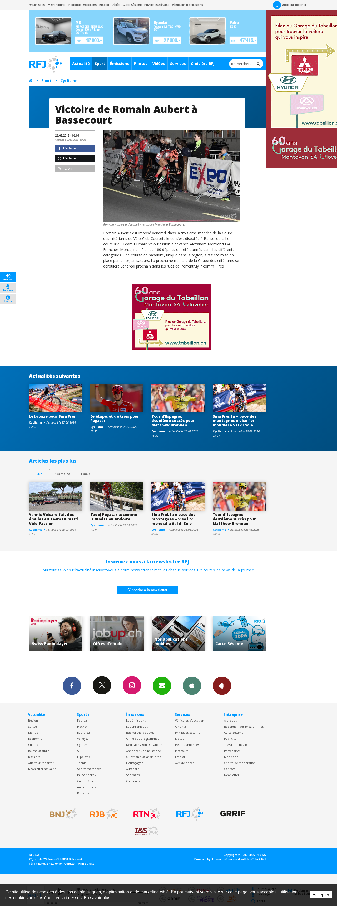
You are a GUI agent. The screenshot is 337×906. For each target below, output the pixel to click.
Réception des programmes (244, 726)
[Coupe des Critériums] (171, 176)
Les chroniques (137, 726)
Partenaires (232, 750)
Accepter (321, 895)
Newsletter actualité (42, 769)
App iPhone (192, 686)
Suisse (32, 726)
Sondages (133, 775)
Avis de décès (184, 762)
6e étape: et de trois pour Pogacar (114, 418)
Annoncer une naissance (143, 750)
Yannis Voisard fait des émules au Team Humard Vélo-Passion (53, 519)
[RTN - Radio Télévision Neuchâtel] (147, 814)
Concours (133, 781)
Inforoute (74, 4)
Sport (100, 63)
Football (82, 720)
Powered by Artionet (208, 859)
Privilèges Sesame (187, 732)
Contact (229, 769)
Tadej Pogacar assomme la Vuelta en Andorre (113, 516)
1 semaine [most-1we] (62, 474)
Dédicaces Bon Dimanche (144, 744)
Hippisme (84, 756)
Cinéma (180, 726)
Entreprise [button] (57, 4)
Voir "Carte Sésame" (209, 633)
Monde (33, 732)
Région (33, 720)
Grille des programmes (142, 738)
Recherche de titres (140, 732)
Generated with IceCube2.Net (245, 859)
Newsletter (231, 775)
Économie (35, 738)
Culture (33, 744)
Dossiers (34, 756)
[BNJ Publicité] (61, 814)
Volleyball (83, 738)
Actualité (81, 63)
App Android (222, 686)
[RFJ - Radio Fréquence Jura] (190, 814)
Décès (116, 4)
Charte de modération (240, 762)
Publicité (230, 738)
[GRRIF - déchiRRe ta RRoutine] (232, 814)
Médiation (231, 756)
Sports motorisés (89, 769)
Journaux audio (38, 750)
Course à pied (87, 781)
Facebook (72, 686)
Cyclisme (69, 80)
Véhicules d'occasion (189, 720)
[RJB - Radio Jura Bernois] (104, 814)
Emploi (104, 4)
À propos (230, 720)
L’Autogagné (134, 762)
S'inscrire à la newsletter (147, 590)
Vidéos (158, 63)
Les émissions (136, 720)
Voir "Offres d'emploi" (87, 633)
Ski (79, 750)
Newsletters (162, 686)
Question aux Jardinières (143, 756)
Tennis (81, 762)
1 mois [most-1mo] (85, 474)
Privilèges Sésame (156, 4)
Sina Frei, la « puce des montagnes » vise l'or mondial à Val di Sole (234, 421)
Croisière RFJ (202, 63)
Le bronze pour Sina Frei (52, 416)
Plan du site (86, 863)
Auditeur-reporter (294, 4)
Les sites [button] (38, 4)
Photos (140, 63)
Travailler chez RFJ (236, 744)
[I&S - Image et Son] (147, 831)
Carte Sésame (132, 4)
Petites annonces (187, 744)
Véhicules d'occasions (187, 4)
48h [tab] (39, 474)
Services (178, 63)
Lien (67, 168)
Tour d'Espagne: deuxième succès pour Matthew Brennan (173, 421)
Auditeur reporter (41, 762)
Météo (179, 738)
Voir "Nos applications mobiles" (148, 633)
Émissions (119, 63)
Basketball (84, 732)
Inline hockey (86, 775)
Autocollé (133, 769)
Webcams (90, 4)
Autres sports (86, 787)
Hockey (82, 726)
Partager (69, 148)
